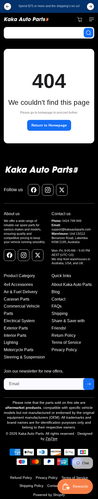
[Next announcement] (90, 6)
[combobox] (49, 32)
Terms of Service (74, 478)
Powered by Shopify (49, 495)
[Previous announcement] (7, 6)
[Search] (88, 33)
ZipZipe (51, 439)
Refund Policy (21, 478)
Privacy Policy (47, 478)
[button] (90, 19)
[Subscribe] (88, 384)
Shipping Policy (31, 486)
